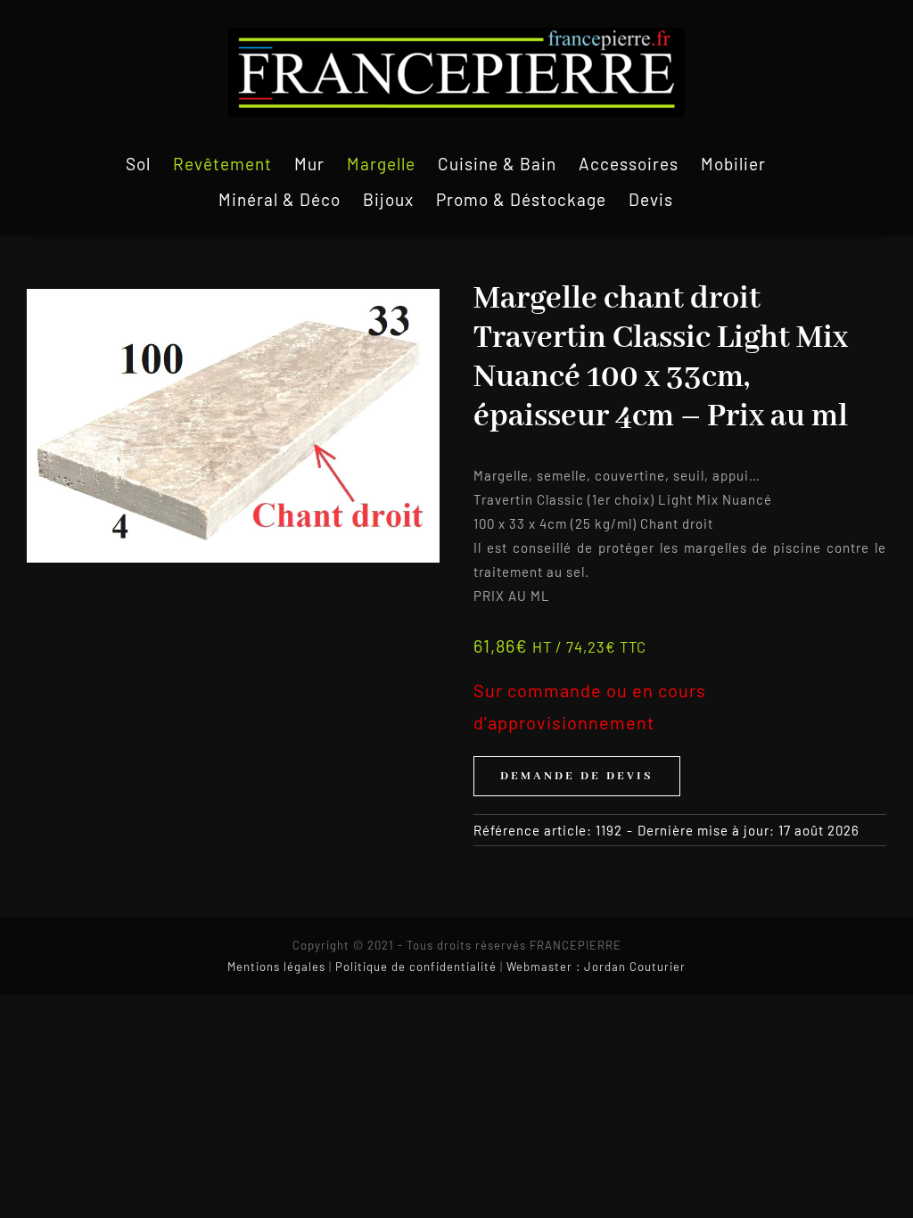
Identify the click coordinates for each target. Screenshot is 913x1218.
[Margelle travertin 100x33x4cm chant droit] (233, 426)
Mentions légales (276, 966)
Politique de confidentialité (416, 966)
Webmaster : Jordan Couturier (596, 966)
